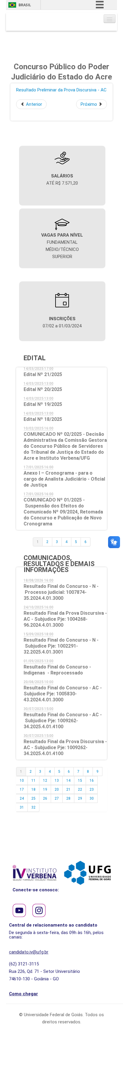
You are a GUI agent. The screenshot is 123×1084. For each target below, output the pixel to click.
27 (57, 798)
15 (80, 780)
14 (68, 780)
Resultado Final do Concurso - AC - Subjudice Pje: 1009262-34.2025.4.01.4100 (63, 720)
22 (80, 789)
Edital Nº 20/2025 (43, 389)
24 (22, 798)
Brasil (25, 4)
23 (92, 789)
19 (45, 789)
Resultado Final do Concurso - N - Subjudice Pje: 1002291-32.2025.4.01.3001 (61, 646)
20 (57, 789)
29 (80, 798)
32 (33, 807)
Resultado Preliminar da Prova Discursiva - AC (61, 90)
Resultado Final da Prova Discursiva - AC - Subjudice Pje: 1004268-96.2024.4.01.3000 (65, 619)
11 (33, 780)
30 (92, 798)
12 (45, 780)
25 (33, 798)
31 (22, 807)
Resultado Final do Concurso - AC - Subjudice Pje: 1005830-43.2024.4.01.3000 (63, 694)
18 (33, 789)
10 (22, 780)
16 (92, 780)
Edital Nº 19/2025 (43, 404)
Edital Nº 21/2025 (43, 374)
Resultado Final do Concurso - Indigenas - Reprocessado (57, 670)
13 (57, 780)
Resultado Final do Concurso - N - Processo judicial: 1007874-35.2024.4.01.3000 (61, 592)
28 (68, 798)
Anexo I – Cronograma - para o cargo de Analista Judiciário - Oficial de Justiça (64, 479)
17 (22, 789)
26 (45, 798)
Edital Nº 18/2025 (43, 419)
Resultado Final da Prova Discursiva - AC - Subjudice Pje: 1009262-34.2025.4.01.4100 (65, 747)
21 (68, 789)
